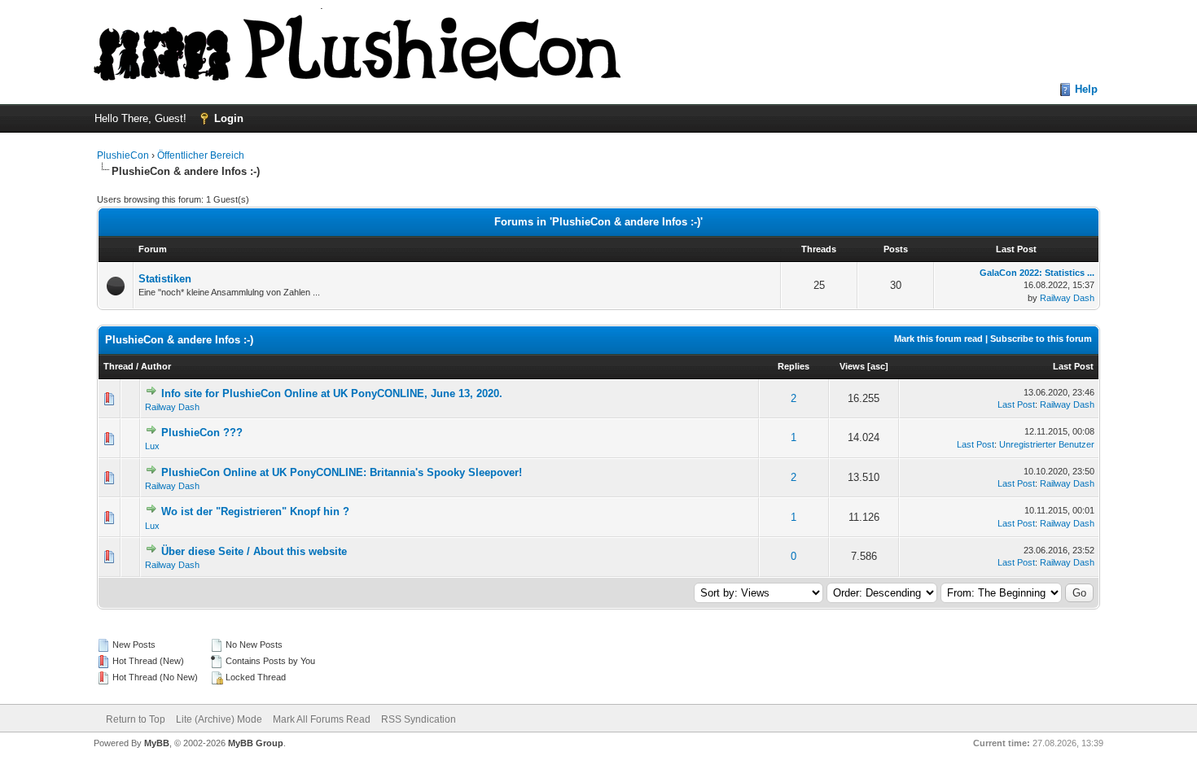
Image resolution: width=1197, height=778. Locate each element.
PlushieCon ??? (202, 432)
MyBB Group (255, 743)
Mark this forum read (938, 338)
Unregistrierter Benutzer (1046, 444)
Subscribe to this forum (1041, 338)
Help (1086, 89)
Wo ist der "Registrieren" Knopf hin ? (255, 511)
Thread (118, 366)
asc (877, 366)
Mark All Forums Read (321, 719)
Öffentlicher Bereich (200, 155)
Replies (793, 366)
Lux (152, 446)
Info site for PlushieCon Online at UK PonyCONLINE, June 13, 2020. (331, 393)
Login (228, 118)
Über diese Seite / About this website (254, 551)
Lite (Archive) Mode (219, 719)
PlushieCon (123, 155)
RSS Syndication (418, 719)
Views (852, 366)
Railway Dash (1067, 298)
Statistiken (164, 279)
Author (156, 366)
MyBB (156, 743)
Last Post (1073, 366)
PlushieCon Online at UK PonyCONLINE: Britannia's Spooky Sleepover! (341, 472)
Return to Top (135, 719)
